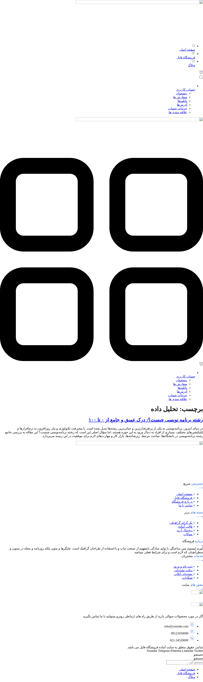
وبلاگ (191, 677)
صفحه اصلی (187, 669)
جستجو (198, 654)
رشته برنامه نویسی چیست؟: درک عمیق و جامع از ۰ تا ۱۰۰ (146, 419)
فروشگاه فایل (186, 673)
